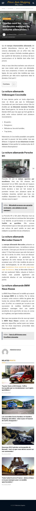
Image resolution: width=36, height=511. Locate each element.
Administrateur (12, 34)
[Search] (33, 3)
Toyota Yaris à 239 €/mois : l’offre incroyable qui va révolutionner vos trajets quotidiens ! (17, 388)
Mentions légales (20, 505)
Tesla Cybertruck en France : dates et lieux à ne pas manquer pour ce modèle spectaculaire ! (18, 480)
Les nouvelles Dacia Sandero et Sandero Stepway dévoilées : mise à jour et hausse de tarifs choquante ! (17, 419)
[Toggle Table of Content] (13, 84)
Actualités (6, 18)
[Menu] (3, 3)
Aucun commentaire (9, 37)
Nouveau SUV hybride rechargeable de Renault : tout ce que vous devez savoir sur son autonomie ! (18, 449)
